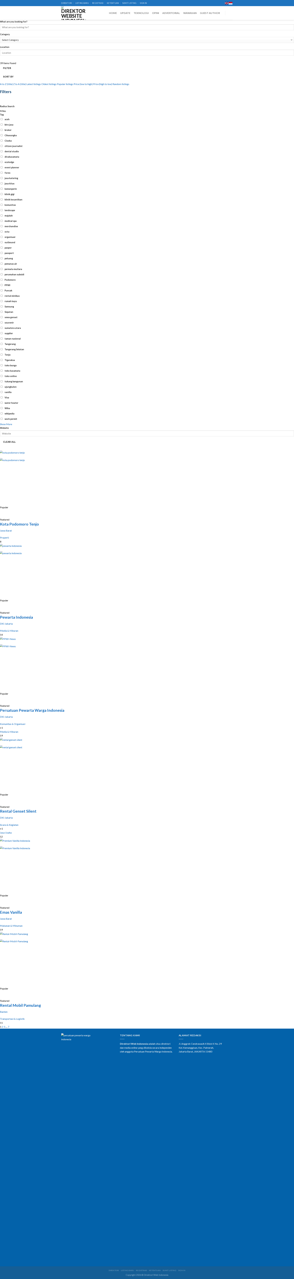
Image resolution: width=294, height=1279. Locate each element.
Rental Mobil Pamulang (20, 1005)
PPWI (7, 285)
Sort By (8, 76)
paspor (8, 247)
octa (7, 231)
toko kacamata (12, 370)
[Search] (220, 3)
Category (5, 34)
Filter (7, 68)
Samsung (9, 306)
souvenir (9, 322)
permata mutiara (13, 269)
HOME (113, 12)
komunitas (10, 205)
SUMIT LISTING (129, 3)
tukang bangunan (14, 381)
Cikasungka (11, 135)
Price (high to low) (102, 84)
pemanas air (11, 263)
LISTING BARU (82, 3)
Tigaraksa (10, 360)
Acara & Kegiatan (9, 824)
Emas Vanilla (11, 912)
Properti (4, 537)
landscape (10, 210)
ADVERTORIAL (171, 12)
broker (8, 130)
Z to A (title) (19, 84)
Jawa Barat (6, 530)
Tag (2, 114)
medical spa (11, 221)
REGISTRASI (98, 3)
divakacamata (12, 156)
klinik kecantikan (13, 199)
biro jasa (9, 124)
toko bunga (11, 365)
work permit (11, 419)
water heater (11, 403)
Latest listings (33, 84)
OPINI (155, 12)
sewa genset (11, 317)
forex (7, 173)
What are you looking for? (13, 21)
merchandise (11, 226)
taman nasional (13, 338)
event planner (12, 167)
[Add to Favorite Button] (3, 512)
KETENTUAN (113, 3)
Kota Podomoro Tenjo (19, 524)
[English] (227, 3)
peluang (9, 258)
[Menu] (230, 13)
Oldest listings (49, 84)
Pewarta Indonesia (16, 617)
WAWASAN (190, 12)
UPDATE (125, 12)
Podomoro (10, 280)
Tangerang (10, 344)
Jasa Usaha (6, 832)
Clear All (9, 441)
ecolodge (9, 162)
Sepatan (9, 312)
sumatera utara (13, 328)
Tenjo (8, 354)
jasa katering (11, 178)
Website (4, 428)
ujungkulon (11, 387)
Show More (6, 424)
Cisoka (8, 140)
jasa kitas (9, 183)
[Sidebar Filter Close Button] (3, 99)
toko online (11, 376)
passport (9, 253)
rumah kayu (11, 301)
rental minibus (12, 296)
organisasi (10, 237)
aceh (7, 119)
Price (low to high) (83, 84)
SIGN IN (143, 3)
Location (4, 47)
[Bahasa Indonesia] (231, 3)
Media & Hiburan (9, 630)
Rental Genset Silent (18, 811)
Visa (7, 397)
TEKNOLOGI (141, 12)
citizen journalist (14, 146)
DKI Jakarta (6, 623)
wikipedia (9, 413)
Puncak (8, 290)
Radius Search (7, 106)
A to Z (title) (6, 84)
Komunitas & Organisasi (12, 723)
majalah (9, 215)
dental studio (12, 151)
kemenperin (11, 189)
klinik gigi (9, 194)
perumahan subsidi (14, 274)
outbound (10, 242)
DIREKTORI (66, 3)
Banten (4, 1011)
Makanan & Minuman (11, 925)
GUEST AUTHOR (210, 12)
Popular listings (65, 84)
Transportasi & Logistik (12, 1018)
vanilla (8, 392)
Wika (7, 408)
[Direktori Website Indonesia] (73, 13)
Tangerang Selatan (14, 349)
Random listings (121, 84)
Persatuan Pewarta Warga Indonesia (32, 710)
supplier (9, 333)
